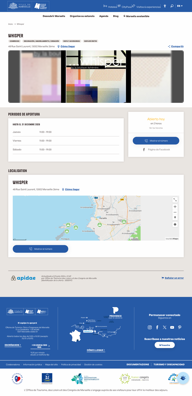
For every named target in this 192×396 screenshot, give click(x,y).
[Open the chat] (183, 378)
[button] (172, 6)
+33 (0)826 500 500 (39, 346)
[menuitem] (28, 6)
